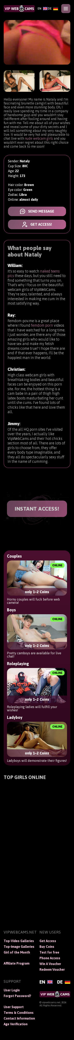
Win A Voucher (50, 964)
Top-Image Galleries (19, 946)
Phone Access (49, 958)
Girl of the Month (17, 952)
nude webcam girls (39, 138)
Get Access (47, 941)
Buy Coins (46, 946)
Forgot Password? (17, 996)
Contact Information (19, 1018)
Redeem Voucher (52, 969)
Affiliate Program (16, 963)
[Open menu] (65, 8)
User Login (12, 990)
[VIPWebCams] (19, 8)
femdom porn (42, 325)
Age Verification (16, 1024)
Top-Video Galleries (19, 941)
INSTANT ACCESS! (37, 509)
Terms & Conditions (19, 1012)
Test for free (49, 952)
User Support (14, 1007)
